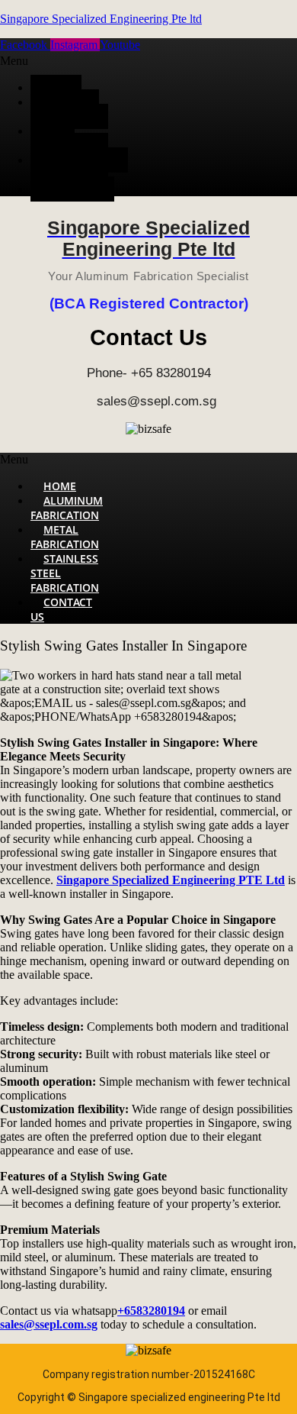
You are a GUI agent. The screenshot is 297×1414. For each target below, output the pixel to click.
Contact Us (72, 189)
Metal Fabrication (64, 138)
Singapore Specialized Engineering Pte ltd (101, 18)
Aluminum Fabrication (64, 109)
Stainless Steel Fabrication (79, 167)
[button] (67, 61)
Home (56, 87)
